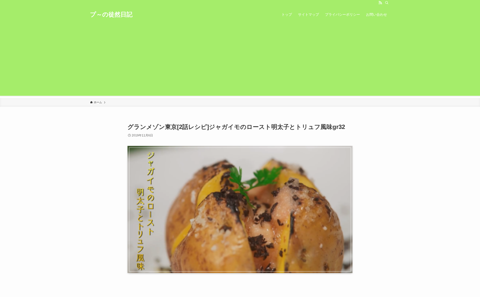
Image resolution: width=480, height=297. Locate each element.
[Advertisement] (240, 61)
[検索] (387, 2)
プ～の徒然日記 (111, 14)
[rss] (380, 2)
